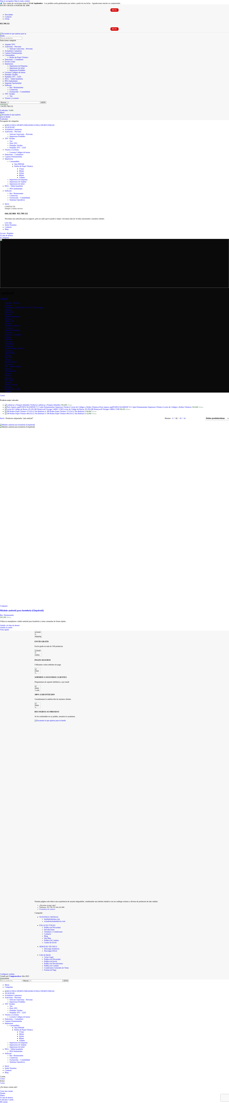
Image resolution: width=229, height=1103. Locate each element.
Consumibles (10, 55)
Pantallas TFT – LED (13, 77)
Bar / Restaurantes (16, 87)
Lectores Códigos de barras (15, 72)
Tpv (11, 96)
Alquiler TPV (10, 44)
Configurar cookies (7, 974)
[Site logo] (14, 36)
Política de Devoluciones (53, 964)
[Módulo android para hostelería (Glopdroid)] (17, 425)
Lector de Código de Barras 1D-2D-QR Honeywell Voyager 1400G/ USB (91, 409)
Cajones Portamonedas (13, 53)
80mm (21, 175)
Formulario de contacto (47, 909)
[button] (6, 628)
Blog (46, 936)
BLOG (114, 10)
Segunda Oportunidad (13, 83)
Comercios (14, 90)
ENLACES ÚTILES (47, 925)
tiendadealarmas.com (52, 919)
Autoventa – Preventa (13, 47)
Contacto (47, 934)
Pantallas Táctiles (11, 75)
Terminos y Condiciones (53, 932)
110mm (22, 177)
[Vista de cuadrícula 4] (200, 418)
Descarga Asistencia (51, 949)
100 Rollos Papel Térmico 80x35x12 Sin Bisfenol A (66, 414)
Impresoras (9, 64)
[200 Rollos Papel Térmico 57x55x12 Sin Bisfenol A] (26, 411)
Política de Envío (50, 961)
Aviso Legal (48, 957)
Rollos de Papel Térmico (19, 57)
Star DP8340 (19, 164)
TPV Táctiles (10, 94)
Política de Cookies (51, 940)
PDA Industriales (11, 81)
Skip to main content (22, 1)
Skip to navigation (7, 1)
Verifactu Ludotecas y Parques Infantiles (45, 405)
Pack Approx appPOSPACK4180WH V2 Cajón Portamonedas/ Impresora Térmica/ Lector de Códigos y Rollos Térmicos (145, 407)
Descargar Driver (50, 951)
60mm (21, 171)
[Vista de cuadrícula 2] (191, 418)
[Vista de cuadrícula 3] (195, 418)
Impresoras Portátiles (17, 70)
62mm (21, 173)
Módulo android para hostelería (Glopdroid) (22, 610)
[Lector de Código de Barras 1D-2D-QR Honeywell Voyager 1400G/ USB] (34, 409)
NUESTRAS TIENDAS (48, 917)
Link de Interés (45, 955)
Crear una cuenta (6, 1091)
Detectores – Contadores (14, 59)
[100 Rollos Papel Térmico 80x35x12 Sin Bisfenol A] (26, 414)
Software (8, 85)
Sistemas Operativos (17, 200)
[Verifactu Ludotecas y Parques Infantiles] (17, 405)
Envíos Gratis (10, 62)
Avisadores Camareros (13, 51)
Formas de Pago (50, 970)
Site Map (47, 938)
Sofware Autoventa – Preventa (21, 49)
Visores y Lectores (12, 98)
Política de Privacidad (52, 927)
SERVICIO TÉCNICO (48, 947)
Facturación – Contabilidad (20, 92)
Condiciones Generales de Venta (56, 968)
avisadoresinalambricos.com (54, 921)
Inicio (2, 418)
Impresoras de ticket (17, 68)
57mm (21, 169)
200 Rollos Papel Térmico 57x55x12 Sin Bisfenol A (66, 411)
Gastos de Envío (50, 943)
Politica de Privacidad (52, 959)
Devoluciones (49, 930)
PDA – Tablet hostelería (14, 79)
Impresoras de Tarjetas (18, 182)
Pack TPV (13, 143)
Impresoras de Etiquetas (18, 66)
